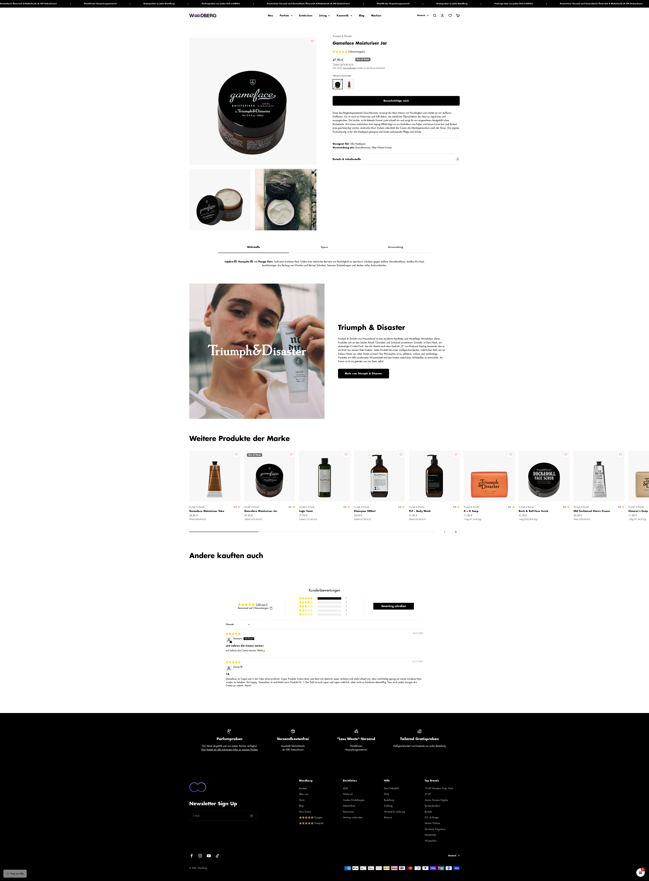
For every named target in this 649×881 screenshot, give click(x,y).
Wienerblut (430, 841)
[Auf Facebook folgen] (191, 855)
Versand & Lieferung (394, 812)
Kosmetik (343, 15)
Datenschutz (349, 806)
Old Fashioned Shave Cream (592, 511)
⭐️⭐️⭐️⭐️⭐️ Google (310, 817)
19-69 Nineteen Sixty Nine (439, 788)
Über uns (303, 794)
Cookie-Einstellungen (354, 800)
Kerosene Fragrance (435, 829)
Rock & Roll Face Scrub (533, 511)
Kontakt (303, 788)
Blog (361, 15)
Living (323, 15)
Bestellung (389, 800)
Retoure (388, 817)
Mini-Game (305, 812)
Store (301, 800)
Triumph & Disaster (342, 36)
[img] (233, 634)
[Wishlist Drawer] (450, 15)
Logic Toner (306, 511)
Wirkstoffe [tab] (253, 247)
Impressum (348, 812)
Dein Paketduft (391, 788)
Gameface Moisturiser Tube (206, 511)
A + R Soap (471, 511)
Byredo (428, 812)
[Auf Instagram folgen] (200, 855)
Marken (376, 15)
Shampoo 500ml (364, 511)
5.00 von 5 (262, 605)
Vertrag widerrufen (353, 817)
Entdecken (306, 15)
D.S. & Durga (432, 817)
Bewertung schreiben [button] (393, 606)
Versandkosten (349, 68)
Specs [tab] (324, 247)
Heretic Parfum (432, 823)
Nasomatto (430, 835)
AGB (345, 788)
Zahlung (388, 806)
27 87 (428, 794)
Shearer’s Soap (638, 511)
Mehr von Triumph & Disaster (363, 373)
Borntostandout (432, 806)
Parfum (284, 15)
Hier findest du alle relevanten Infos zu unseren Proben (229, 750)
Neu (270, 15)
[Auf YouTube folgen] (209, 855)
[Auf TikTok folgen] (217, 855)
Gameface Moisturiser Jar (260, 511)
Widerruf (347, 794)
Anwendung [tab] (395, 247)
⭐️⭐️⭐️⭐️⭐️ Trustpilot (311, 823)
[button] (340, 52)
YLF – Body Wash (420, 511)
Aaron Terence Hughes (436, 800)
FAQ (386, 794)
